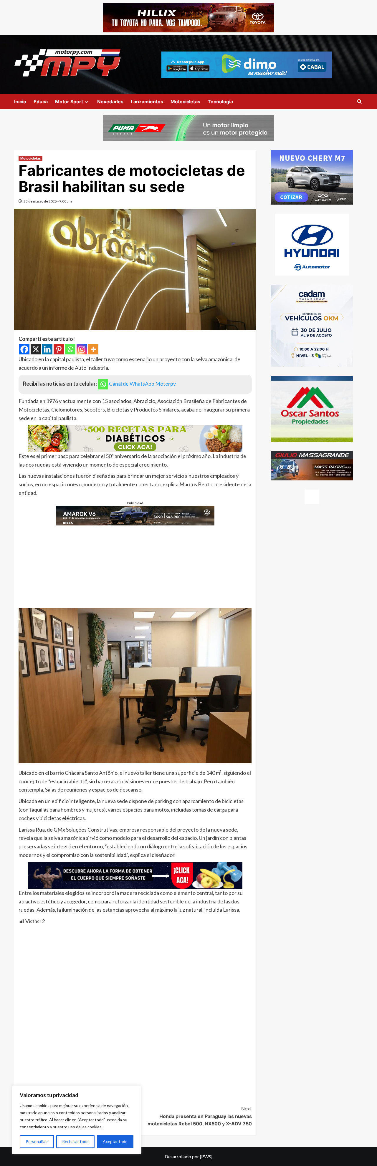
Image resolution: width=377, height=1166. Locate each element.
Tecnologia (220, 102)
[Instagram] (82, 349)
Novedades (110, 102)
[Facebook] (24, 349)
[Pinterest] (59, 349)
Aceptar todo (115, 1141)
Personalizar (37, 1141)
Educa (41, 102)
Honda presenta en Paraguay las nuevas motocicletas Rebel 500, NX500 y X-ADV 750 (200, 1116)
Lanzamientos (147, 102)
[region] (76, 1119)
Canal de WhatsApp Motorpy (142, 383)
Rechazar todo (75, 1141)
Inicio (20, 102)
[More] (93, 349)
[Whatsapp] (70, 349)
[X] (36, 349)
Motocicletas (185, 102)
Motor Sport (69, 102)
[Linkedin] (47, 349)
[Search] (359, 102)
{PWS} (206, 1156)
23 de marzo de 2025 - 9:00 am (48, 201)
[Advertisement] (135, 566)
